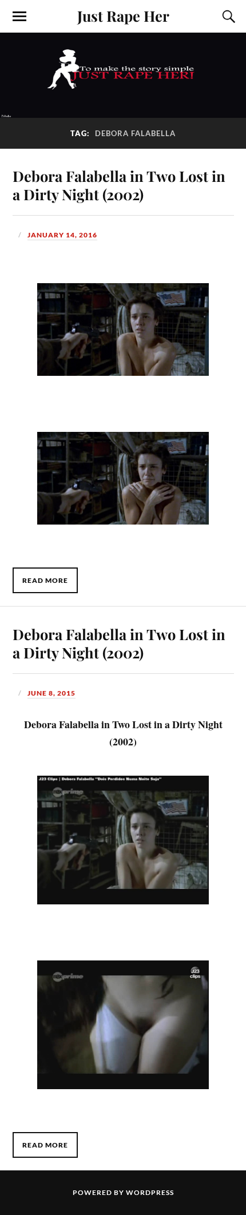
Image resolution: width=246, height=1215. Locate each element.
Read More (45, 580)
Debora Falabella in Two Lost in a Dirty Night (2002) (119, 185)
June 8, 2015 (51, 693)
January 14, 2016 (62, 235)
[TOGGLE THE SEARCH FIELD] (227, 16)
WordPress (150, 1192)
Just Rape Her (123, 15)
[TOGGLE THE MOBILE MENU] (19, 16)
